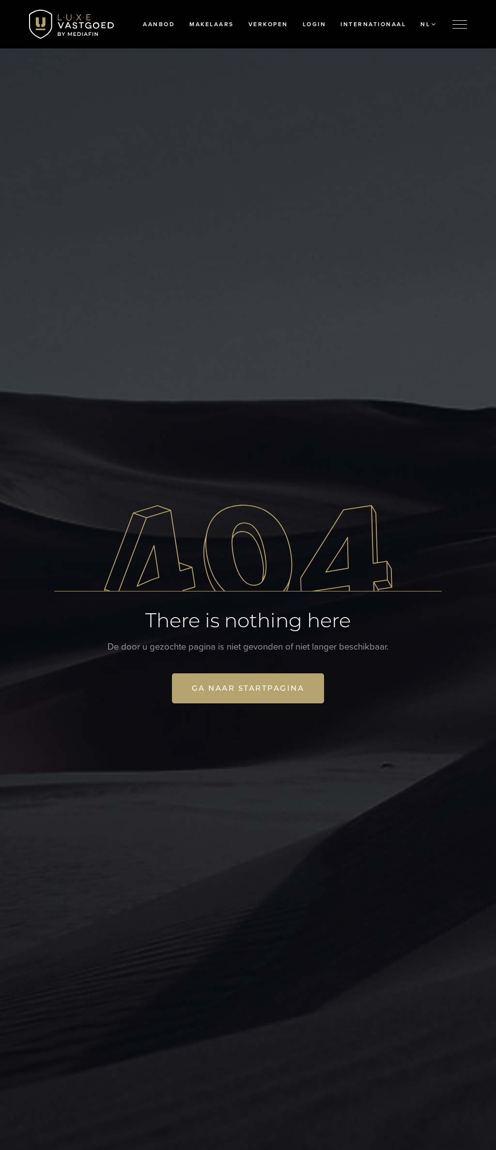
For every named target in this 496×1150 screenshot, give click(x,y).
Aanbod (159, 24)
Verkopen (268, 24)
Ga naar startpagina (248, 688)
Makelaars (211, 24)
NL (425, 24)
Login (314, 24)
